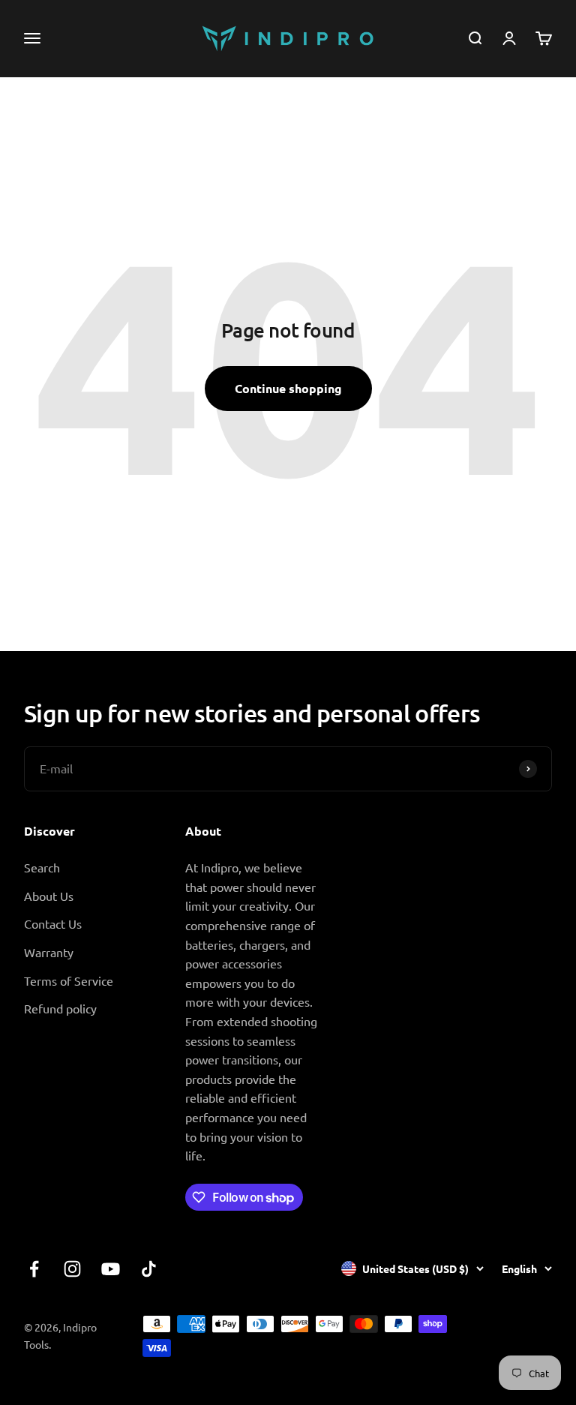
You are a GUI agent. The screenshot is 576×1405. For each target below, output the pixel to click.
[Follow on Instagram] (72, 1269)
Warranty (49, 951)
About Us (49, 895)
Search (42, 867)
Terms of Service (68, 980)
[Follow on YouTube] (110, 1269)
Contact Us (53, 923)
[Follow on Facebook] (34, 1269)
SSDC (493, 1344)
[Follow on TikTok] (149, 1269)
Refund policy (60, 1008)
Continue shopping (288, 388)
